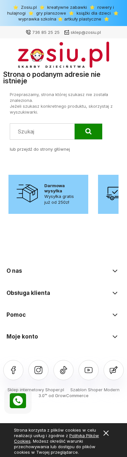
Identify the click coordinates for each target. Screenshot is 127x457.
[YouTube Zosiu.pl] (88, 370)
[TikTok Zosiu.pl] (63, 370)
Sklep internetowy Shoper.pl (35, 389)
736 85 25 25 (46, 32)
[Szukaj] (88, 131)
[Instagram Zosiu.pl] (38, 370)
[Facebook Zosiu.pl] (13, 370)
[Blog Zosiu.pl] (114, 370)
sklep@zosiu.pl (86, 32)
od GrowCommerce (69, 395)
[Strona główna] (63, 56)
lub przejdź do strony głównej (40, 149)
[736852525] (18, 401)
